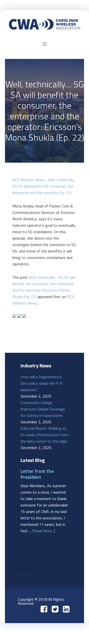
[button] (44, 43)
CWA (44, 24)
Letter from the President (37, 474)
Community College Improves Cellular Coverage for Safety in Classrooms (43, 409)
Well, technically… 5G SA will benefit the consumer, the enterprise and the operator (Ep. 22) (44, 186)
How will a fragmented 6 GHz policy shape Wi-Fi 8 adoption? (41, 383)
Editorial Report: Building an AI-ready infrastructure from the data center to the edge (44, 434)
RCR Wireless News (28, 180)
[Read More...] (43, 531)
